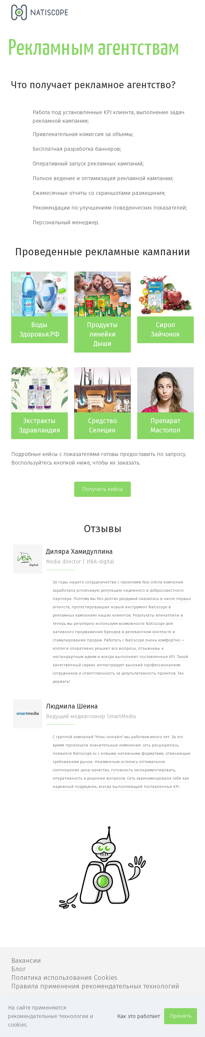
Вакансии (26, 961)
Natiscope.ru (85, 753)
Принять (180, 1015)
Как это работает (138, 1016)
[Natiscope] (40, 12)
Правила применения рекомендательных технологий (95, 986)
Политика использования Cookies (64, 978)
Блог (18, 969)
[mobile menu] (185, 12)
